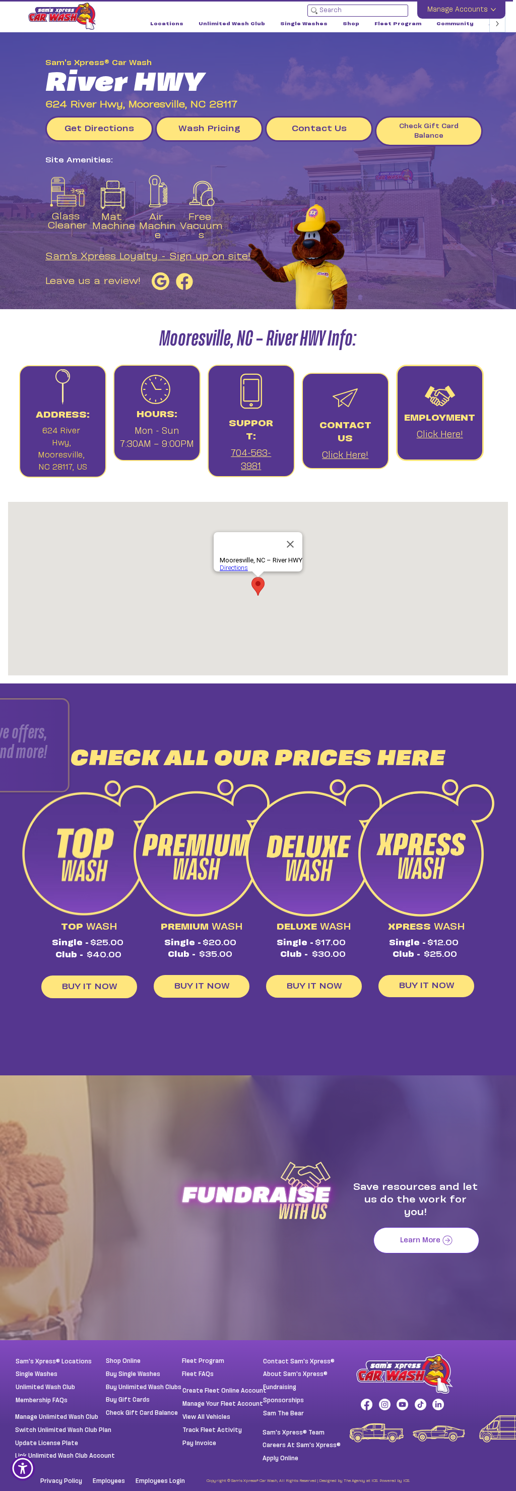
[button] (133, 711)
